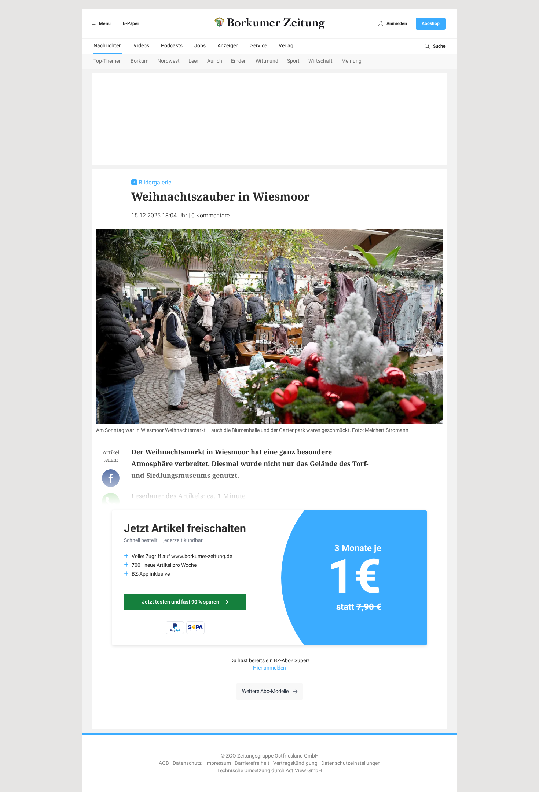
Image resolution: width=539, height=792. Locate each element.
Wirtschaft (320, 61)
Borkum (139, 61)
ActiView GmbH (304, 770)
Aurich (214, 61)
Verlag (286, 46)
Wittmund (267, 61)
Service (258, 46)
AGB (164, 763)
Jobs (200, 46)
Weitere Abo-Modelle (265, 691)
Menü (104, 23)
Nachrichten (108, 46)
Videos (141, 46)
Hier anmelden (269, 668)
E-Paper (131, 23)
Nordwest (168, 61)
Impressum (218, 763)
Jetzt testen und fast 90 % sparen (180, 602)
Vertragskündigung (295, 763)
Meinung (351, 61)
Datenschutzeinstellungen (351, 763)
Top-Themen (108, 61)
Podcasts (172, 46)
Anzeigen (228, 46)
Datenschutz (187, 763)
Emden (239, 61)
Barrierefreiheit (252, 763)
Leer (193, 61)
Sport (293, 61)
